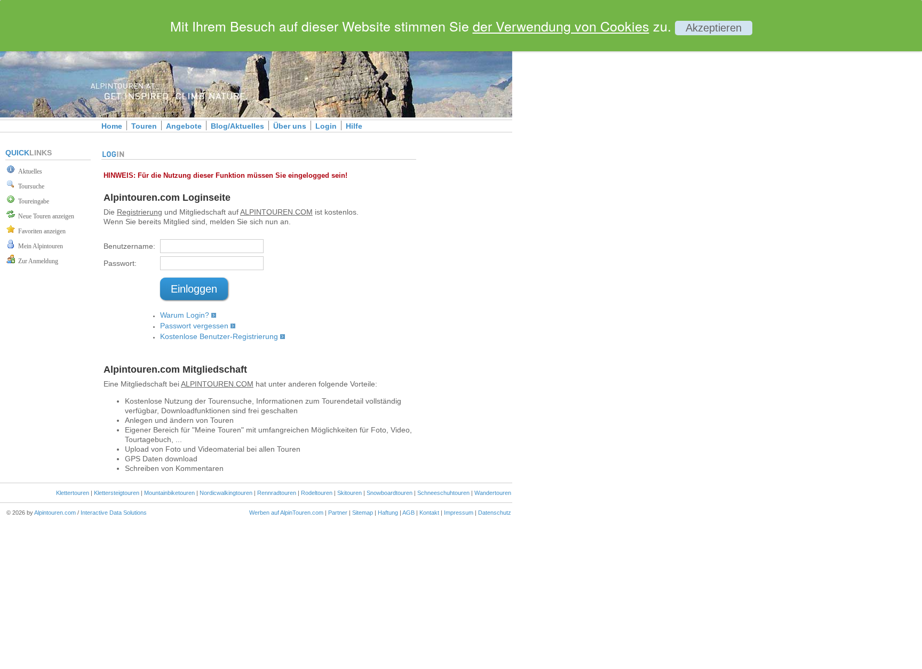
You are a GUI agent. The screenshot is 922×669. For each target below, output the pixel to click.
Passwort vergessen (194, 325)
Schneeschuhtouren (443, 493)
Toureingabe (32, 201)
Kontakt (429, 512)
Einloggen (194, 289)
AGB (408, 512)
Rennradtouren (276, 493)
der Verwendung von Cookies (561, 25)
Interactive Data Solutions (114, 512)
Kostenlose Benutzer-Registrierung (219, 336)
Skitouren (349, 493)
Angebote (184, 126)
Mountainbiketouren (169, 493)
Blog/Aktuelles (237, 126)
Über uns (289, 126)
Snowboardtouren (389, 493)
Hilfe (354, 126)
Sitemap (362, 512)
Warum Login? (184, 315)
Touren (144, 126)
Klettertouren (72, 493)
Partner (337, 512)
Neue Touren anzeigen (44, 216)
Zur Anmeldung (36, 261)
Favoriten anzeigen (40, 231)
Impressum (458, 512)
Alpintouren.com (55, 512)
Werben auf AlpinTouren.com (286, 512)
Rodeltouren (316, 493)
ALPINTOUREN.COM (276, 212)
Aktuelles (28, 171)
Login (326, 126)
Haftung (388, 512)
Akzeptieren (714, 28)
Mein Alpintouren (39, 246)
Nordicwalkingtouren (226, 493)
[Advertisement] (603, 183)
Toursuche (29, 186)
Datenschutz (494, 512)
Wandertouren (492, 493)
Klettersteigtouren (116, 493)
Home (111, 126)
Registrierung (139, 212)
